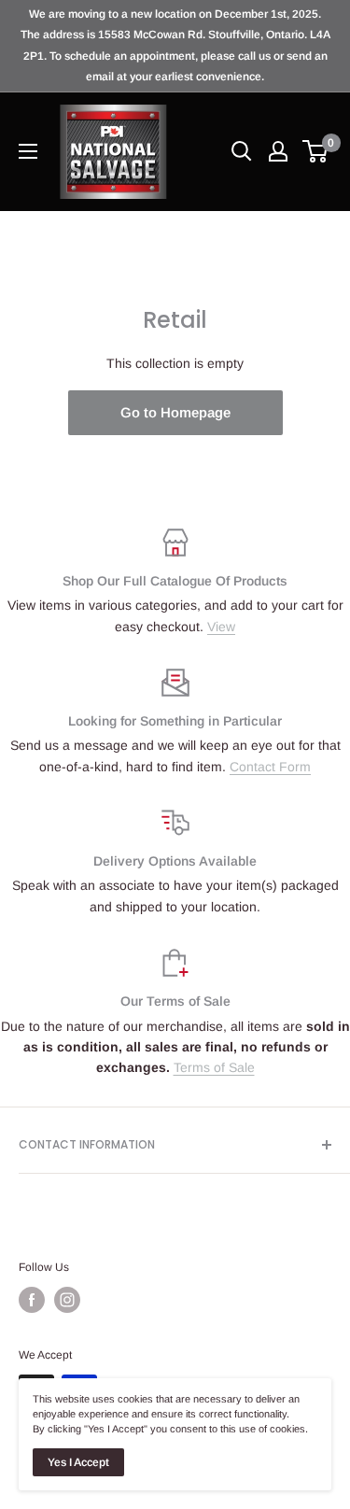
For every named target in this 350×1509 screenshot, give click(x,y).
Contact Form (270, 766)
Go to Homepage (175, 412)
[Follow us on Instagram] (67, 1300)
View (221, 626)
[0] (316, 151)
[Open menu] (28, 151)
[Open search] (241, 151)
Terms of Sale (214, 1067)
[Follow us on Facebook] (32, 1300)
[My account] (278, 151)
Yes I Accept (78, 1462)
